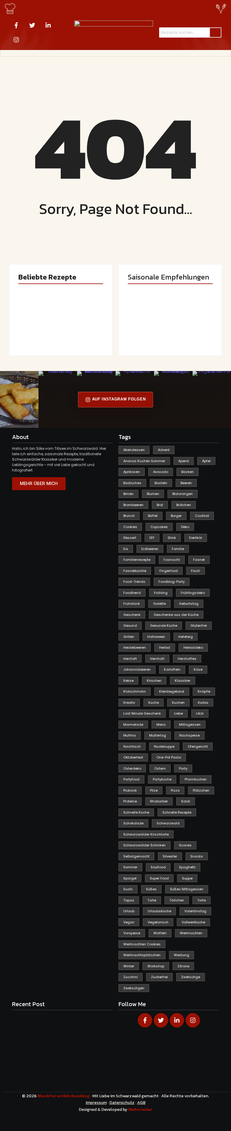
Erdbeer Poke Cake (38, 331)
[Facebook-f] (16, 25)
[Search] (215, 32)
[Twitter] (32, 25)
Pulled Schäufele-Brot (188, 329)
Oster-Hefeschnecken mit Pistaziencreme (83, 326)
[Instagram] (16, 39)
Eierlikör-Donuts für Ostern (144, 329)
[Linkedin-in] (48, 25)
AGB (141, 1102)
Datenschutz (121, 1102)
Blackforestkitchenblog (64, 1096)
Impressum (96, 1102)
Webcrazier (140, 1109)
